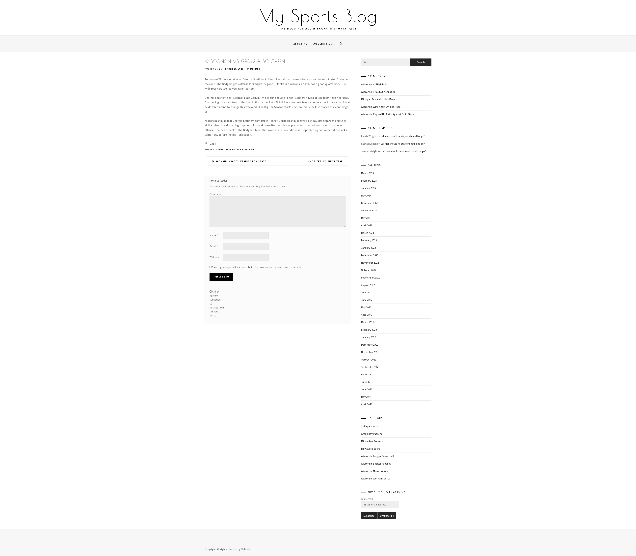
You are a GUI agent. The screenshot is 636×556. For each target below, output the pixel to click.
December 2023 (369, 203)
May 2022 (366, 307)
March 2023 (367, 232)
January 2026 (368, 188)
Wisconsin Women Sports (375, 478)
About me (300, 43)
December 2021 (369, 344)
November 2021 (370, 352)
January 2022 (368, 337)
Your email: (367, 498)
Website (214, 257)
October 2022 (368, 270)
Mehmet (255, 68)
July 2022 (366, 292)
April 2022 (366, 314)
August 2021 (368, 374)
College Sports (369, 426)
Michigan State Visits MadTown (378, 99)
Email (214, 246)
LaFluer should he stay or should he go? (402, 136)
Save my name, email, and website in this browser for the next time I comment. (257, 267)
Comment (216, 194)
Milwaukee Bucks (370, 448)
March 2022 (367, 322)
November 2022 (370, 262)
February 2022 (369, 329)
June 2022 (366, 300)
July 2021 (366, 382)
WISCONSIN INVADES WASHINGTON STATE (239, 161)
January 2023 (368, 247)
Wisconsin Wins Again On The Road (380, 106)
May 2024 (366, 195)
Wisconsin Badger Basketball (377, 456)
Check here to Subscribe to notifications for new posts (216, 303)
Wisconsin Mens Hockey (374, 471)
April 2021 (366, 404)
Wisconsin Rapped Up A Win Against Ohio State (387, 114)
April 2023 (366, 225)
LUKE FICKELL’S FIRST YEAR (325, 161)
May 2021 (366, 396)
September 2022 (370, 277)
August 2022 (368, 285)
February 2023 (369, 240)
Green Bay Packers (371, 433)
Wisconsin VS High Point (375, 84)
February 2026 (369, 180)
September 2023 (370, 210)
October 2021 (368, 359)
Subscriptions (323, 43)
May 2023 (366, 218)
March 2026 (367, 173)
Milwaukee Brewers (372, 441)
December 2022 (369, 255)
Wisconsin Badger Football (236, 149)
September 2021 (370, 367)
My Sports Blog (318, 16)
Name (214, 235)
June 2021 (366, 389)
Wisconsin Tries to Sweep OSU (378, 91)
